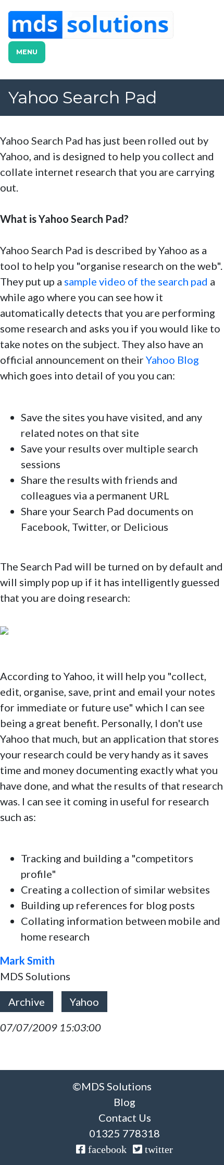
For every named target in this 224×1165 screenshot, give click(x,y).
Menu (27, 52)
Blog (124, 1102)
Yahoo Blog (172, 359)
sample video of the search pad (136, 281)
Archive (26, 1001)
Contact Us (124, 1117)
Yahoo (84, 1001)
